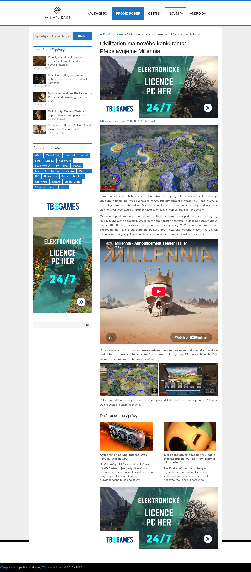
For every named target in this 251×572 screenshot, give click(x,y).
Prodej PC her (128, 13)
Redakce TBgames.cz (114, 121)
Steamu (40, 187)
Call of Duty (53, 155)
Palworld (84, 171)
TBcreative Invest (53, 567)
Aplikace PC (97, 13)
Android (197, 13)
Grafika (49, 160)
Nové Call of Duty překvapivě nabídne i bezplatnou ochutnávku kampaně (68, 79)
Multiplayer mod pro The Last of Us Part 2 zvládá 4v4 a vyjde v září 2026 (70, 97)
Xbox (64, 187)
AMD (38, 155)
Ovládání (69, 171)
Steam (56, 181)
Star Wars (41, 181)
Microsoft (41, 171)
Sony (65, 176)
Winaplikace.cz (9, 567)
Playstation (50, 176)
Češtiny (154, 13)
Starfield (77, 176)
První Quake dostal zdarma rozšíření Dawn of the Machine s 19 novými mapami (70, 60)
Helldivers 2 (42, 165)
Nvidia (55, 171)
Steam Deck (72, 181)
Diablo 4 (70, 155)
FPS (38, 160)
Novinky (175, 13)
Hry (56, 165)
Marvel (77, 165)
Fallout (83, 155)
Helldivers (65, 160)
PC (37, 176)
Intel (65, 165)
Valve (52, 187)
